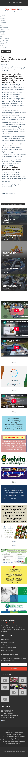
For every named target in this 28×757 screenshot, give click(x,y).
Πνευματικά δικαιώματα (9, 647)
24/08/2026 (6, 272)
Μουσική (2, 34)
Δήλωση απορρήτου (7, 645)
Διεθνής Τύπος (4, 33)
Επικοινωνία (3, 47)
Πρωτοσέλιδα (4, 40)
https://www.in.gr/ (10, 193)
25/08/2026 (6, 222)
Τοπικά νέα (3, 18)
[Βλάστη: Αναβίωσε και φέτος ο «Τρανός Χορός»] (5, 680)
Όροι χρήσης (5, 639)
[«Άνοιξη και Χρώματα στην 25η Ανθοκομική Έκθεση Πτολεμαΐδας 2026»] (14, 679)
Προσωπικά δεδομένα (8, 642)
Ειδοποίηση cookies (7, 650)
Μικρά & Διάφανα (4, 38)
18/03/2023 (4, 64)
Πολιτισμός (3, 22)
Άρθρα (1, 36)
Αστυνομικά (3, 24)
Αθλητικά (2, 26)
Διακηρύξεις (3, 42)
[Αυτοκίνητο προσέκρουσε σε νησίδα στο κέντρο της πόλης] (5, 687)
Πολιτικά (2, 20)
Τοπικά (2, 43)
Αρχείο (2, 45)
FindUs (16, 753)
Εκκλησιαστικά (4, 27)
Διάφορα (2, 31)
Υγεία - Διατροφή (4, 29)
